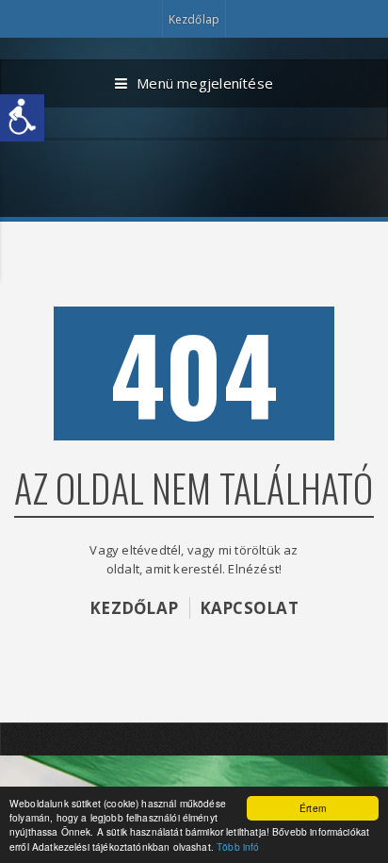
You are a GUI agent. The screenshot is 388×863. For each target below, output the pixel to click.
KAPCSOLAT (249, 608)
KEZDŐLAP (133, 608)
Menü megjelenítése (205, 83)
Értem (312, 808)
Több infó (238, 846)
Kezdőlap (194, 19)
